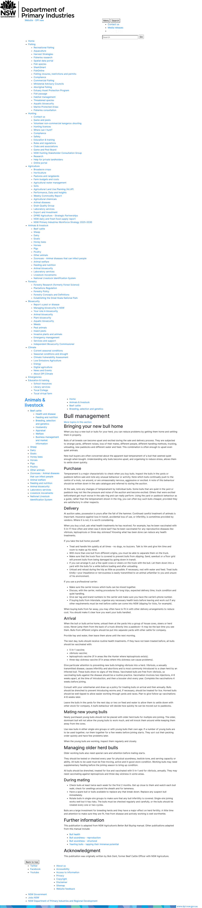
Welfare (40, 433)
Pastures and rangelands (46, 176)
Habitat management (45, 97)
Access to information (67, 872)
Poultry (37, 251)
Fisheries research (43, 57)
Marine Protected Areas (46, 106)
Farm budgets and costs (46, 179)
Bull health (74, 834)
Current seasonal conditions (48, 350)
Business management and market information (47, 440)
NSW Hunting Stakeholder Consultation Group (58, 153)
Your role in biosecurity (46, 311)
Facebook (35, 869)
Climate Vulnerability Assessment (51, 357)
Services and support (45, 340)
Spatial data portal (43, 60)
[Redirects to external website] (115, 31)
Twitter (34, 865)
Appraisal (40, 430)
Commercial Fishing (44, 80)
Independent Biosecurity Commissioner (54, 344)
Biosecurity (34, 301)
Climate (32, 347)
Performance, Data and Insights (50, 192)
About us (61, 865)
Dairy (36, 235)
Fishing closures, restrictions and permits (55, 73)
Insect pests (40, 330)
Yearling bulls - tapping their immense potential (94, 844)
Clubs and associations (46, 146)
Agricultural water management (50, 182)
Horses (37, 245)
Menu (106, 20)
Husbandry (41, 427)
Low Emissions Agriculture (47, 360)
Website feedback (65, 888)
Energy (37, 363)
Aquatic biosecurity (44, 103)
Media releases (115, 27)
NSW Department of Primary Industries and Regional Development (62, 900)
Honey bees (40, 242)
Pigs (36, 248)
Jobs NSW (33, 897)
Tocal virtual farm (43, 393)
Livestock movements (45, 274)
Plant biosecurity (42, 317)
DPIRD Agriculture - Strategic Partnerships (56, 215)
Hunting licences (42, 126)
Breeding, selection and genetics (86, 408)
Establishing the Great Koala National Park (56, 298)
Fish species (40, 64)
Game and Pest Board (45, 149)
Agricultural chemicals (45, 199)
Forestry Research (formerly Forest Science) (56, 284)
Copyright (61, 879)
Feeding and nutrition (45, 265)
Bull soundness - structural (83, 840)
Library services (42, 386)
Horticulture (40, 172)
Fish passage (40, 93)
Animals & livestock (38, 225)
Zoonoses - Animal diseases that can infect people (60, 258)
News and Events (43, 370)
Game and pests (42, 120)
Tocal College (41, 390)
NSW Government (37, 894)
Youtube (34, 872)
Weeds (37, 324)
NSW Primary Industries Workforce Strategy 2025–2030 (63, 222)
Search (115, 20)
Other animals (41, 255)
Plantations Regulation (45, 288)
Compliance (40, 77)
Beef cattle (39, 228)
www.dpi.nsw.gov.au (187, 906)
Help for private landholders (48, 159)
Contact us (113, 24)
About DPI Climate (43, 373)
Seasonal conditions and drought (51, 354)
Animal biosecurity (43, 268)
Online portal (40, 162)
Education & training (44, 139)
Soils (36, 186)
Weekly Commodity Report (48, 195)
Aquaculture (40, 50)
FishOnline (39, 70)
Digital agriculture (43, 367)
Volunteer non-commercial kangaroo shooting (57, 123)
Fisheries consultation (45, 110)
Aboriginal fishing (43, 87)
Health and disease (46, 414)
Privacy (60, 875)
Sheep (37, 232)
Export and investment (45, 212)
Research (38, 156)
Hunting (32, 113)
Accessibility (62, 869)
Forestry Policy (41, 291)
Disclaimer (61, 882)
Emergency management (47, 337)
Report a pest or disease (46, 304)
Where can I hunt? (43, 129)
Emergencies (34, 377)
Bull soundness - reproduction (85, 837)
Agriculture (34, 166)
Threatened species (44, 100)
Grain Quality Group (44, 205)
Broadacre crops (42, 169)
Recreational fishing (44, 47)
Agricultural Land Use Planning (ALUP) (54, 189)
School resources (43, 383)
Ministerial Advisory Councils (49, 83)
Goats (37, 238)
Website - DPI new (34, 20)
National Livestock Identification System (55, 278)
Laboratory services (44, 209)
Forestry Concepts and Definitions (51, 294)
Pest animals (40, 327)
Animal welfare (41, 261)
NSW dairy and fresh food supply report (55, 218)
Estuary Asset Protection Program (51, 90)
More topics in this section (78, 422)
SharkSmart (40, 67)
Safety (37, 136)
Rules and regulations (45, 143)
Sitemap (60, 885)
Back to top (32, 862)
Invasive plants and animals (48, 334)
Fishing (31, 44)
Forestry (32, 281)
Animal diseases (42, 202)
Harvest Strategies (43, 54)
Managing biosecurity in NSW (49, 307)
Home (31, 41)
